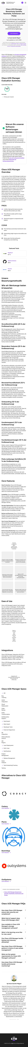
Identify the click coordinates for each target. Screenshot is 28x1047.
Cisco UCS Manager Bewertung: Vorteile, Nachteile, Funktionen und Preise (13, 893)
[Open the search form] (22, 3)
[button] (14, 912)
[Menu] (25, 3)
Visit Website (15, 33)
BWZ (12, 1043)
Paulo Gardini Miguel (14, 37)
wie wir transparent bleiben (16, 157)
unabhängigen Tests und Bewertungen (18, 43)
